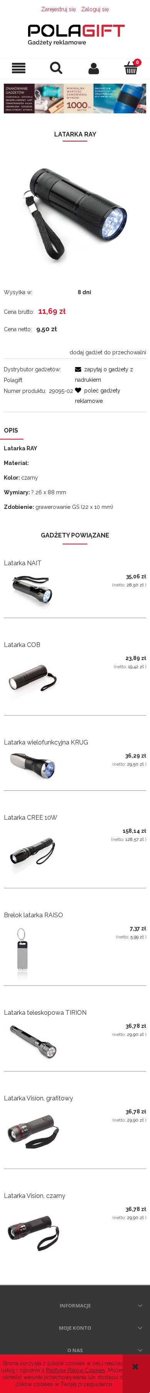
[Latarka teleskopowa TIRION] (39, 1043)
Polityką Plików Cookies (75, 1370)
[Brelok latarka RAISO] (39, 951)
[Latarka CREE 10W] (39, 854)
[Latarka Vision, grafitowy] (39, 1134)
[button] (19, 68)
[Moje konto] (94, 68)
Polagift (13, 380)
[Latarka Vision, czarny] (39, 1232)
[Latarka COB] (39, 681)
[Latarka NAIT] (39, 591)
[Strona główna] (75, 33)
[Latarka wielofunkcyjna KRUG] (39, 767)
